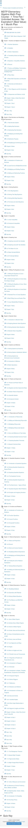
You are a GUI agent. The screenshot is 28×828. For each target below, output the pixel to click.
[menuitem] (1, 3)
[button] (1, 1)
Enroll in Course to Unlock (14, 823)
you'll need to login (20, 821)
